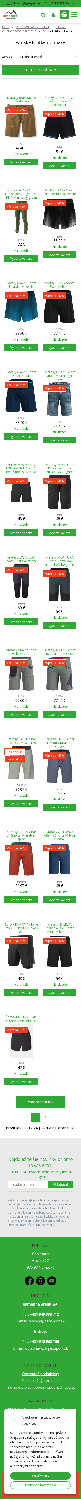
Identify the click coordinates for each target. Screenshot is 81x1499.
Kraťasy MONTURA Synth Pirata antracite (21, 559)
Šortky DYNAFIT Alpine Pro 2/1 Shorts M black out (21, 928)
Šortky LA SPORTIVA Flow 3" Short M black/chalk (59, 101)
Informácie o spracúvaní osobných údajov (40, 1387)
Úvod (5, 27)
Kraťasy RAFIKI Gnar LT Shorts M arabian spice (21, 835)
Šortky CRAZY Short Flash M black (59, 284)
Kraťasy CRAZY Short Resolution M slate (59, 651)
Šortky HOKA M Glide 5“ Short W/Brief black (21, 1019)
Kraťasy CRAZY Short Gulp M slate (21, 651)
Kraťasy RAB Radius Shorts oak (21, 99)
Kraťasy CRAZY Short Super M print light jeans (59, 375)
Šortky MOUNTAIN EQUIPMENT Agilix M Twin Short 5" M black (21, 468)
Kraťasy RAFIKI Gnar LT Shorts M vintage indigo (59, 742)
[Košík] (64, 14)
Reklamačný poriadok (40, 1380)
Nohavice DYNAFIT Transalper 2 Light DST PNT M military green (21, 194)
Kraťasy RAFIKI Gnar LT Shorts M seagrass (21, 741)
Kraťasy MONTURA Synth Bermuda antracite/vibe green (59, 561)
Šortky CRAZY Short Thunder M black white (59, 192)
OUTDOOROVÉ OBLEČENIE (33, 27)
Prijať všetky (40, 1476)
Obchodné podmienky (40, 1373)
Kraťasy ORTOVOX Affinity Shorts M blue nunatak (59, 835)
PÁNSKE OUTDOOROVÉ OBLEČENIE (34, 29)
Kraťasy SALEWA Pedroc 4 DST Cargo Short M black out (59, 928)
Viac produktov (40, 1101)
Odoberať (60, 1184)
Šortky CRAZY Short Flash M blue (21, 373)
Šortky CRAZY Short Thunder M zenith (21, 284)
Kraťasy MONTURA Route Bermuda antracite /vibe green (59, 468)
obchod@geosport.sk (26, 3)
